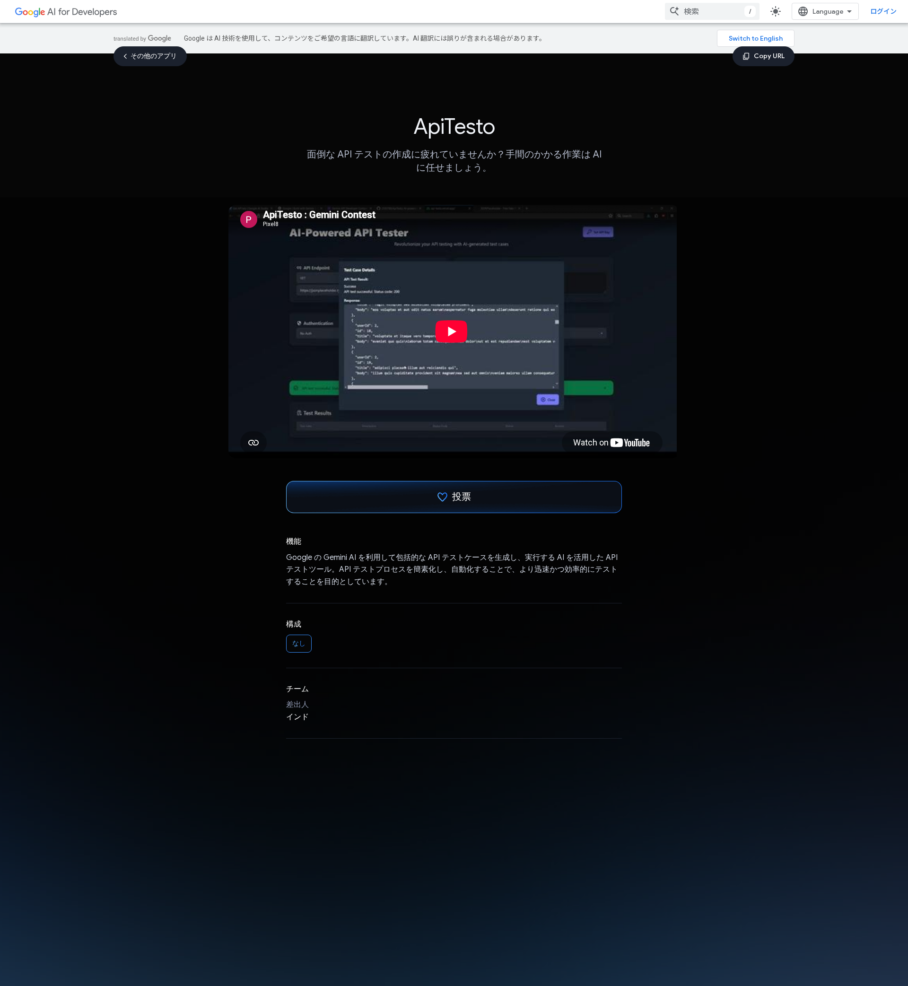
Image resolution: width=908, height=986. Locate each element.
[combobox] (712, 11)
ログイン (883, 11)
